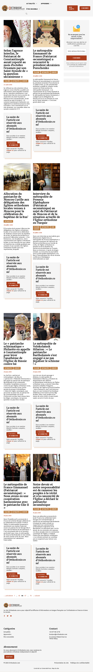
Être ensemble (32, 9)
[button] (37, 3)
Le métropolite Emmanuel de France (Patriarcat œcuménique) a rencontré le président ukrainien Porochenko (46, 59)
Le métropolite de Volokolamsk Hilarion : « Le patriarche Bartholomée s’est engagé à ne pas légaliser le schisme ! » (46, 354)
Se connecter (13, 145)
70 (31, 596)
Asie (52, 227)
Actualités (30, 3)
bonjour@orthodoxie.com (58, 634)
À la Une (7, 81)
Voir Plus (9, 657)
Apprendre (45, 3)
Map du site (55, 668)
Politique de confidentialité (79, 663)
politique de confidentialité (78, 64)
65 (19, 596)
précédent (8, 596)
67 (26, 596)
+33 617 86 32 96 (54, 632)
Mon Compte (71, 8)
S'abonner (84, 8)
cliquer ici (10, 150)
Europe (24, 81)
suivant (36, 596)
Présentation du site (61, 663)
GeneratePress (46, 668)
